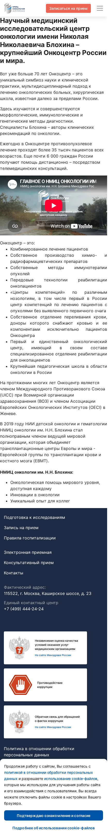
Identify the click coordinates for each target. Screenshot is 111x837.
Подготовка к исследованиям (34, 517)
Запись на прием (21, 527)
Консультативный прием (29, 562)
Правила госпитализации (30, 537)
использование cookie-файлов (70, 778)
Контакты (13, 572)
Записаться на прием (68, 8)
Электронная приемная (28, 552)
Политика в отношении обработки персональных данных (39, 751)
